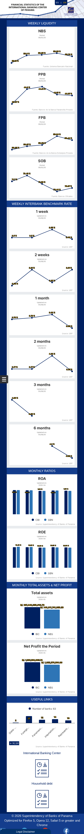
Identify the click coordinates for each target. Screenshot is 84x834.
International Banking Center (42, 753)
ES (57, 2)
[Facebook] (73, 830)
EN (64, 2)
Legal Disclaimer (25, 831)
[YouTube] (52, 830)
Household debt (42, 783)
